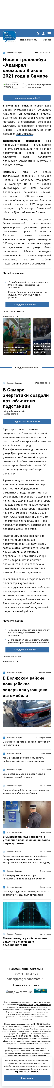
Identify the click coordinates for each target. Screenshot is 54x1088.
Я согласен (27, 1078)
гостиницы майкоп (13, 656)
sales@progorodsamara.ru (25, 979)
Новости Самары (14, 53)
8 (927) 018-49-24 (25, 974)
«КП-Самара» (24, 133)
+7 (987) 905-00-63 (24, 1034)
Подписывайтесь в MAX (27, 98)
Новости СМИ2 (11, 316)
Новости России (14, 753)
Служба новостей (14, 411)
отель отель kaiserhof (14, 311)
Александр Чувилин (39, 84)
